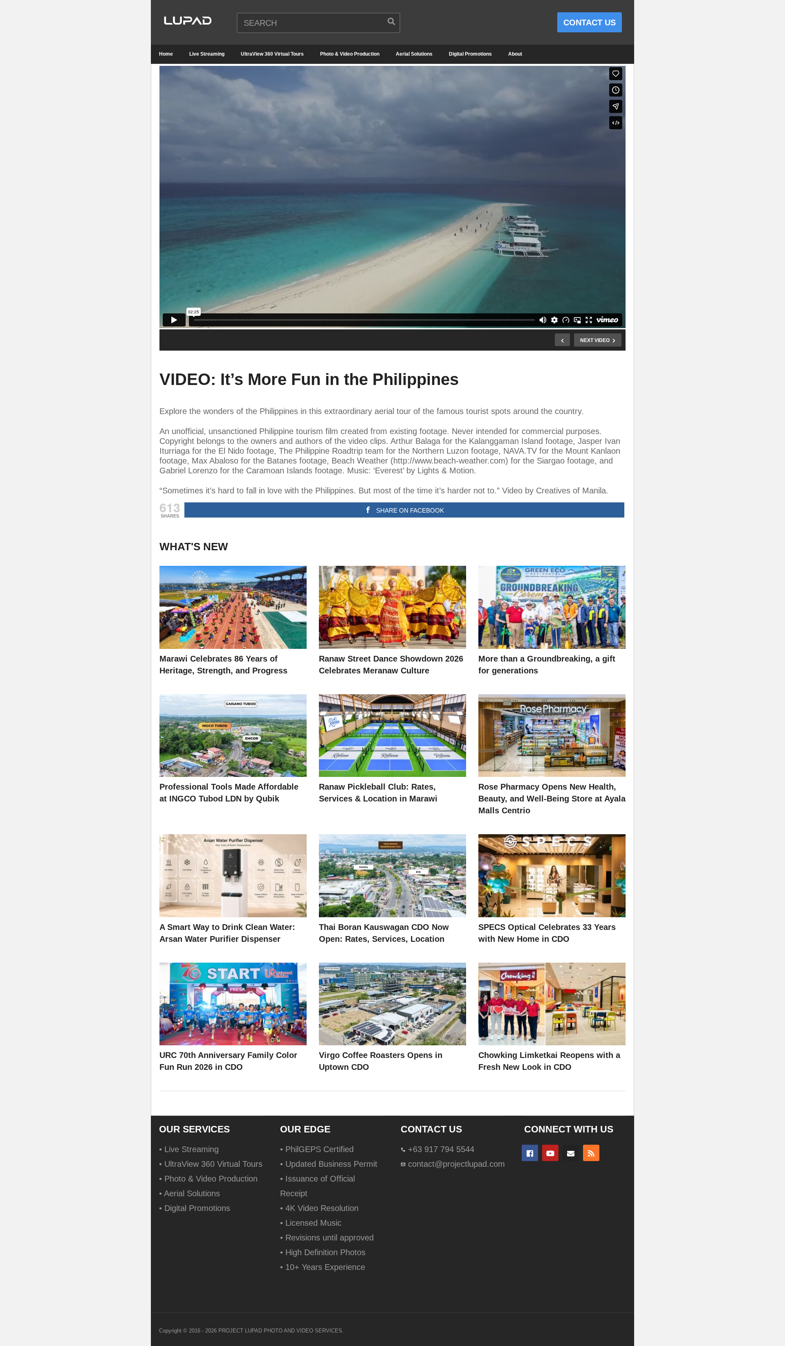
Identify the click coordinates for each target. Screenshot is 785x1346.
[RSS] (591, 1153)
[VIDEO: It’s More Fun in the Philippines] (233, 607)
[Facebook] (530, 1153)
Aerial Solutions (414, 54)
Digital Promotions (470, 54)
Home (166, 54)
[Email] (571, 1153)
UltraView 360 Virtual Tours (272, 54)
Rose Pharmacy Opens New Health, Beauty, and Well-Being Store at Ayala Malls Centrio (552, 798)
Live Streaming (206, 54)
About (515, 54)
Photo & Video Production (349, 54)
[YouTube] (550, 1153)
